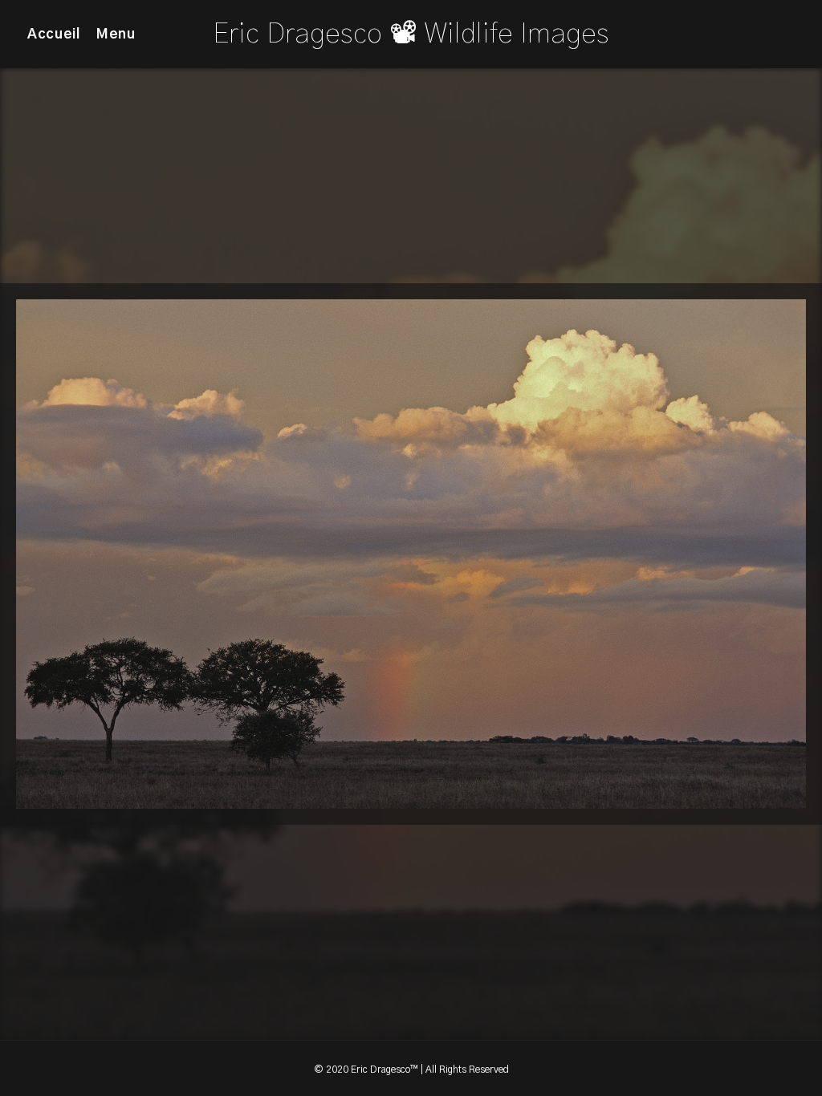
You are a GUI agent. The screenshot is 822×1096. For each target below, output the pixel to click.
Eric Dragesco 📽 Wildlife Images (411, 34)
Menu (116, 34)
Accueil (53, 34)
